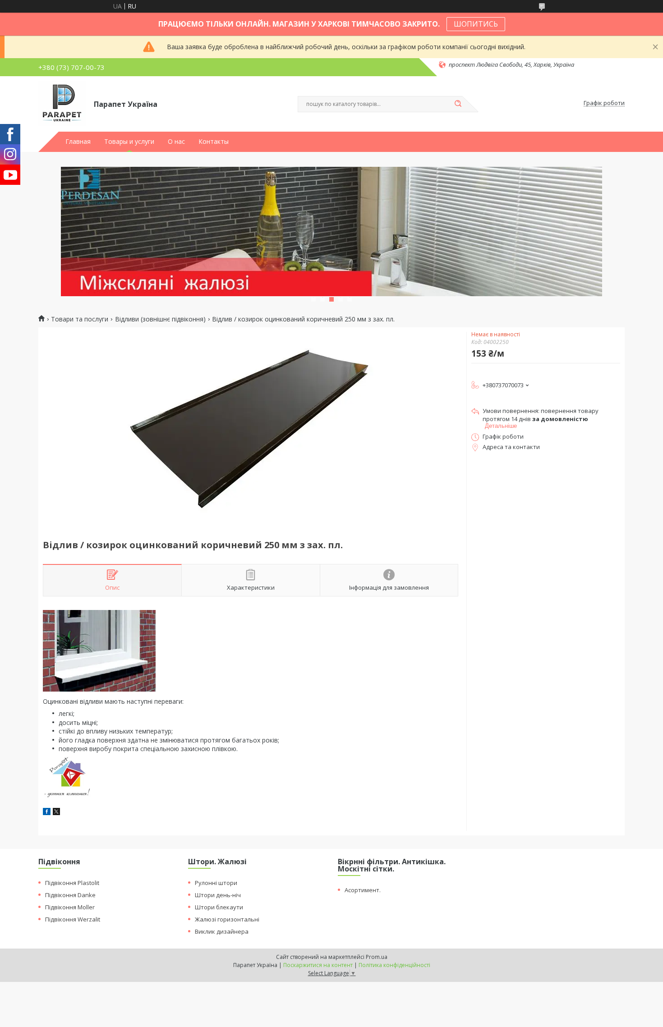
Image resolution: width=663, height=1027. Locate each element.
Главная (78, 141)
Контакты (213, 141)
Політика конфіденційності (394, 965)
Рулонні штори (216, 883)
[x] (56, 812)
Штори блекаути (219, 907)
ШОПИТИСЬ (476, 24)
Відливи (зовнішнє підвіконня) (160, 319)
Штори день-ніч (218, 895)
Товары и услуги (129, 141)
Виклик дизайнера (222, 931)
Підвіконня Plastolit (72, 883)
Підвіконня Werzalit (72, 919)
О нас (176, 141)
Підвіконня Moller (70, 907)
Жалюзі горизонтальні (227, 919)
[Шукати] (458, 104)
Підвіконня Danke (70, 895)
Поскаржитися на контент (318, 965)
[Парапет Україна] (62, 103)
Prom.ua (376, 957)
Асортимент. (363, 890)
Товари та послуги (79, 319)
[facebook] (47, 812)
